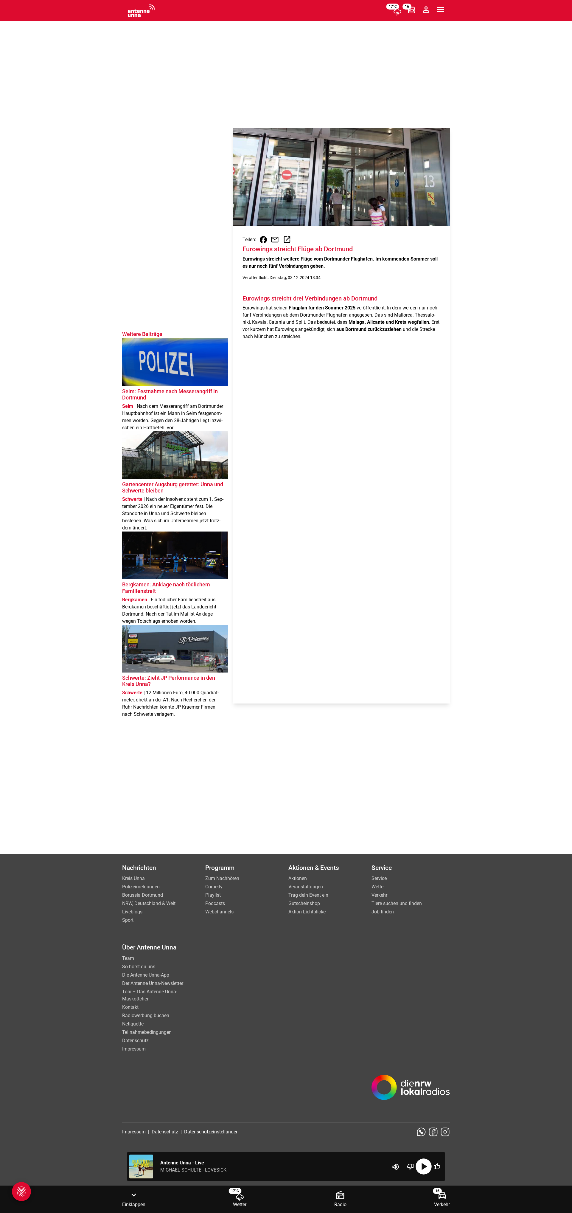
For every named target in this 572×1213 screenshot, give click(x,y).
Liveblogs (132, 912)
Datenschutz (135, 1040)
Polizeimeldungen (141, 887)
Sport (127, 920)
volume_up (395, 1167)
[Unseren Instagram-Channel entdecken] (445, 1132)
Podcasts (215, 903)
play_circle (423, 1166)
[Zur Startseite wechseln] (141, 10)
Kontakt (130, 1007)
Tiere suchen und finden (397, 903)
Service (379, 878)
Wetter (378, 887)
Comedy (214, 887)
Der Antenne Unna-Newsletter (152, 983)
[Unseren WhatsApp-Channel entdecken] (421, 1132)
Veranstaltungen (305, 887)
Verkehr (379, 895)
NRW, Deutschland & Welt (148, 903)
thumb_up (436, 1166)
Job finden (383, 912)
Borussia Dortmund (142, 895)
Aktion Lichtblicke (307, 912)
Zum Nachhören (222, 878)
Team (128, 958)
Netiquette (133, 1024)
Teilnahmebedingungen (147, 1032)
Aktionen (297, 878)
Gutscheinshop (304, 903)
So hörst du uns (138, 966)
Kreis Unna (133, 878)
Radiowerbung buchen (145, 1015)
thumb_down (410, 1166)
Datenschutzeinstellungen (211, 1132)
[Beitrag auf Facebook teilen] (263, 239)
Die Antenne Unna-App (145, 975)
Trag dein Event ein (308, 895)
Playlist (213, 895)
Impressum (134, 1049)
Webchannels (219, 912)
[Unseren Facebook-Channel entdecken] (433, 1132)
